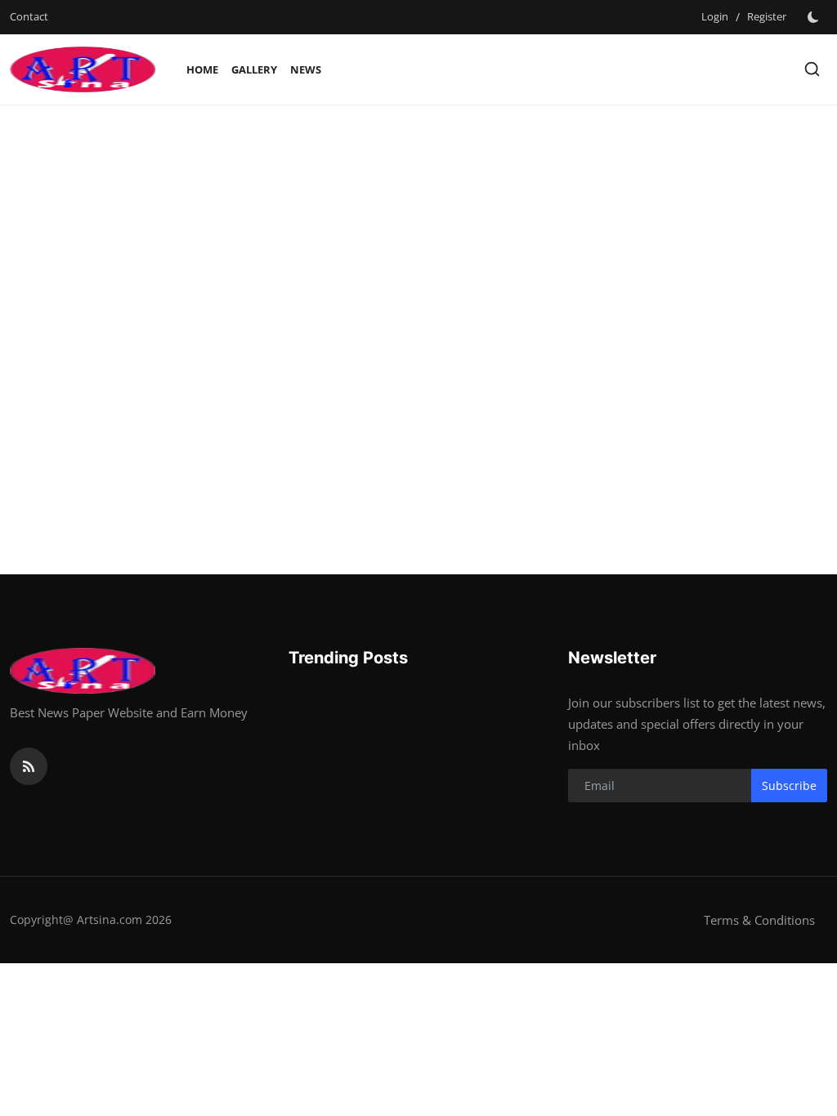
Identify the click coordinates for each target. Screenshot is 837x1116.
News (305, 69)
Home (202, 69)
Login (714, 16)
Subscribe (789, 785)
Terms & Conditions (759, 920)
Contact (29, 16)
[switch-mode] (815, 17)
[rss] (28, 766)
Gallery (254, 69)
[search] (812, 69)
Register (766, 16)
